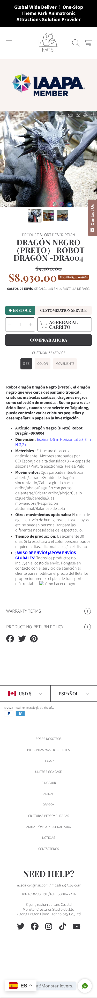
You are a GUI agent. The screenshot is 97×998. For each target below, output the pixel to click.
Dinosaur (48, 783)
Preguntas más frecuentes (48, 750)
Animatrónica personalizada (48, 827)
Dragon (49, 804)
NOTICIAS (48, 837)
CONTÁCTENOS (48, 849)
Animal (48, 794)
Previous (5, 159)
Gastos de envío (20, 289)
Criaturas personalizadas (48, 816)
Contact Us (92, 216)
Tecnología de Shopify (39, 708)
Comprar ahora (48, 340)
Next (91, 159)
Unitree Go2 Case (48, 771)
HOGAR (49, 761)
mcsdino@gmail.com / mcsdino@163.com (48, 885)
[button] (9, 43)
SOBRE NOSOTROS (49, 739)
